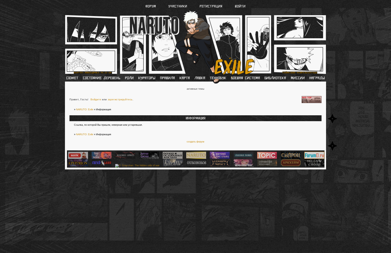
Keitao (127, 20)
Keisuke (286, 20)
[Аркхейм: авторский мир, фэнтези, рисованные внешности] (290, 165)
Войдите (96, 99)
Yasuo (261, 20)
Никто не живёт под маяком (127, 68)
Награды (317, 78)
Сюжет (72, 78)
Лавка (200, 78)
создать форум (195, 141)
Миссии (298, 78)
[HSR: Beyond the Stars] (219, 158)
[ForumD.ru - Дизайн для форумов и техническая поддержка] (313, 158)
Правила (167, 78)
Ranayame (204, 20)
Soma (152, 20)
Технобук (218, 78)
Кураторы (146, 78)
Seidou (176, 20)
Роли (129, 78)
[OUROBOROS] (196, 165)
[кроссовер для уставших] (172, 158)
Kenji (103, 20)
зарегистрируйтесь (120, 99)
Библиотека (275, 78)
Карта (184, 78)
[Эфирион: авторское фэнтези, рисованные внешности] (77, 165)
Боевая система (245, 78)
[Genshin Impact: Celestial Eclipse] (219, 165)
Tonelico (234, 20)
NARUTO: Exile (84, 109)
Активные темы (195, 88)
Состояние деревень (101, 78)
